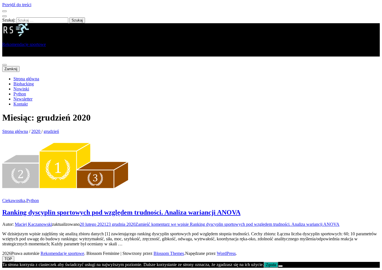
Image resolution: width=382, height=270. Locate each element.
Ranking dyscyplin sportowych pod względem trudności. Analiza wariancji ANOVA (121, 212)
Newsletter (22, 99)
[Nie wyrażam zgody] (280, 266)
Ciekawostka (13, 200)
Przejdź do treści (16, 4)
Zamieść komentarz (237, 224)
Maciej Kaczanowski (33, 224)
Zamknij (10, 69)
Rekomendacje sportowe (24, 44)
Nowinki (21, 88)
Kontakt (20, 104)
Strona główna (26, 78)
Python (19, 93)
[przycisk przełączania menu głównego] (4, 65)
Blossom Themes (169, 253)
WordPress (226, 253)
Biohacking (23, 83)
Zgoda (271, 265)
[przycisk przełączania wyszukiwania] (4, 16)
